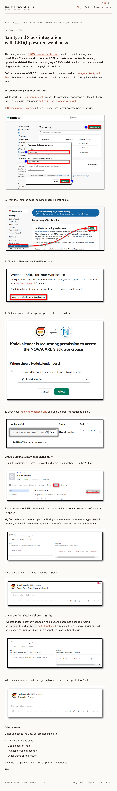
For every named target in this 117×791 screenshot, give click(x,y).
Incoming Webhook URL (33, 411)
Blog (79, 7)
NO (109, 3)
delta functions (46, 626)
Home (7, 23)
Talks (87, 7)
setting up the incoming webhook (57, 101)
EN (105, 3)
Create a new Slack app (20, 108)
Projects (98, 7)
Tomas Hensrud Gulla (19, 7)
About (109, 7)
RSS (108, 782)
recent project (35, 97)
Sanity (31, 30)
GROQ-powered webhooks (43, 54)
